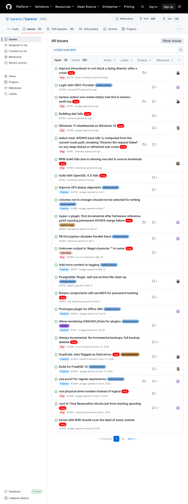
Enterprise (110, 6)
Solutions (42, 6)
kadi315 (83, 359)
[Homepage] (9, 7)
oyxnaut (71, 118)
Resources (63, 6)
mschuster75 (73, 89)
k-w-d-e (79, 257)
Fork (149, 18)
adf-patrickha (75, 301)
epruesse (72, 241)
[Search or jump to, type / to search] (142, 7)
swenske (79, 151)
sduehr (70, 285)
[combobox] (116, 50)
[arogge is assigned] (178, 128)
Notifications (126, 18)
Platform (22, 6)
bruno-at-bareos (83, 77)
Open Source (86, 6)
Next (131, 438)
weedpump (73, 229)
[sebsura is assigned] (178, 87)
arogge (78, 106)
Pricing (129, 6)
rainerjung (80, 167)
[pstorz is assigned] (178, 163)
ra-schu (79, 346)
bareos (16, 19)
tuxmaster (72, 180)
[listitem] (117, 73)
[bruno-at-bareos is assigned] (178, 73)
